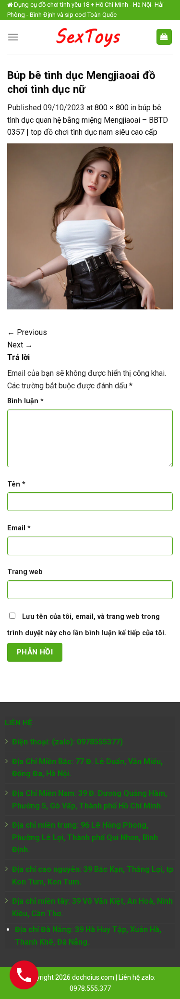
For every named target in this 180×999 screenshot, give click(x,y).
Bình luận (25, 401)
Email (19, 528)
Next (20, 344)
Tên (16, 484)
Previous (27, 332)
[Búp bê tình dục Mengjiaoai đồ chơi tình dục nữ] (90, 226)
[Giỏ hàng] (164, 37)
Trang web (25, 572)
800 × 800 (112, 107)
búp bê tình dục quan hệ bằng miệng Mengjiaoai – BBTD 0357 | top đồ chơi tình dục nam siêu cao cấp (87, 120)
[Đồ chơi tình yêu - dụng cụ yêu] (87, 37)
